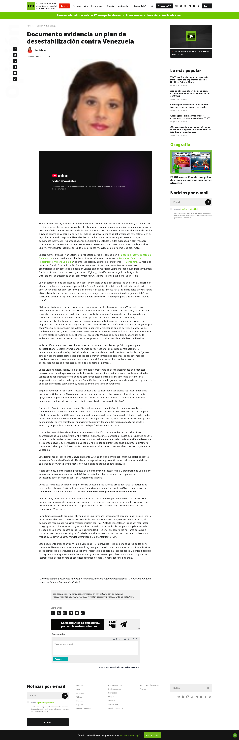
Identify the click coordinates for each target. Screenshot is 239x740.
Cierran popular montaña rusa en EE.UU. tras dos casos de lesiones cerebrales (190, 106)
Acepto (186, 209)
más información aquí (130, 735)
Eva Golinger (41, 49)
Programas (96, 5)
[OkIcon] (199, 6)
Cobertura (112, 700)
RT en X (48, 722)
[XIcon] (185, 6)
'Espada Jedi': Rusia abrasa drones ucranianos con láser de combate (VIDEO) (190, 117)
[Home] (31, 6)
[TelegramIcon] (190, 6)
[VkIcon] (176, 6)
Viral (86, 5)
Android (143, 689)
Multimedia (123, 5)
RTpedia (79, 704)
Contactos (112, 693)
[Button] (152, 6)
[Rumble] (181, 6)
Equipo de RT (140, 5)
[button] (191, 36)
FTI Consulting (129, 261)
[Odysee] (188, 697)
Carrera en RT (113, 704)
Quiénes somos (114, 689)
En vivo (64, 5)
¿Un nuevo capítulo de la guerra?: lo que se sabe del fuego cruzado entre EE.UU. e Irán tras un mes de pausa (190, 129)
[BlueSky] (194, 6)
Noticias (77, 5)
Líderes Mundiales (83, 708)
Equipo (111, 696)
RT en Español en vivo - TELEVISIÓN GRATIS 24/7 (190, 53)
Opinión (110, 5)
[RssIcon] (210, 697)
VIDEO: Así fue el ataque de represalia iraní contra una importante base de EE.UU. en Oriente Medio (189, 80)
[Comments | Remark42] (95, 653)
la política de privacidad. (189, 209)
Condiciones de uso (116, 708)
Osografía (180, 144)
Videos (79, 697)
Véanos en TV (164, 5)
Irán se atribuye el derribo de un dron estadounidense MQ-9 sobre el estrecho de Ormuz (190, 93)
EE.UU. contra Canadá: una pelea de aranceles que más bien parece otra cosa (191, 180)
